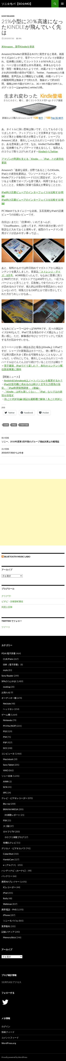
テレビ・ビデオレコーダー (14, 798)
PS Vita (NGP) (9, 725)
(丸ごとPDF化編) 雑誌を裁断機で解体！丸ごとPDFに (33, 398)
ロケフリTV (8, 831)
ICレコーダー (9, 887)
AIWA (6, 781)
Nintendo (7, 720)
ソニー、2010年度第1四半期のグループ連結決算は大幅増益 (30, 440)
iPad (14, 425)
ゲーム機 (6, 714)
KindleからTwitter (48, 151)
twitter (24, 425)
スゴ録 (6, 826)
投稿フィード (8, 1032)
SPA (19, 38)
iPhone (6, 915)
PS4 (5, 737)
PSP (5, 742)
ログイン (6, 1026)
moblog (6, 686)
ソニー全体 (7, 776)
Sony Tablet (8, 764)
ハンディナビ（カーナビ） (14, 870)
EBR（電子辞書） (11, 664)
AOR (6, 425)
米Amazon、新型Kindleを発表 (18, 46)
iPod (5, 892)
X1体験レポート (12, 815)
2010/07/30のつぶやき (13, 451)
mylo (5, 670)
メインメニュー (62, 3)
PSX (5, 820)
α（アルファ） (10, 865)
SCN (5, 787)
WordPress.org (9, 1043)
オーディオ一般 (9, 698)
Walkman (7, 904)
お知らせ (6, 692)
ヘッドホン (8, 709)
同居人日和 (7, 607)
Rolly (5, 898)
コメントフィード (10, 1037)
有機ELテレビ (9, 842)
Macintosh (8, 759)
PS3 (5, 731)
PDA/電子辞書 (9, 653)
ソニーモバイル (10, 920)
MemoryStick (9, 937)
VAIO (5, 770)
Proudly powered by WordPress (14, 1057)
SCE (5, 748)
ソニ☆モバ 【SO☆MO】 (17, 3)
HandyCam (8, 859)
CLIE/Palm (8, 659)
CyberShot (8, 854)
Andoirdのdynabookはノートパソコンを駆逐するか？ (33, 380)
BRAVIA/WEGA (10, 809)
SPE (5, 792)
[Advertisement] (33, 512)
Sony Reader (8, 16)
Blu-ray (6, 803)
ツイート (6, 627)
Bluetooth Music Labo (17, 556)
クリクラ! (6, 596)
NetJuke (7, 703)
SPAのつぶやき (9, 681)
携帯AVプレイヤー (10, 881)
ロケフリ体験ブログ (14, 837)
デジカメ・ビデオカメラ (13, 848)
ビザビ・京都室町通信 (12, 601)
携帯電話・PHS (9, 909)
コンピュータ (8, 753)
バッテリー (7, 876)
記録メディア (8, 931)
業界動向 (6, 926)
